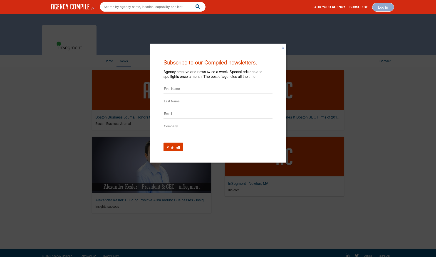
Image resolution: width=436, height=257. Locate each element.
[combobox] (153, 7)
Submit (173, 147)
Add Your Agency (329, 7)
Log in (383, 7)
